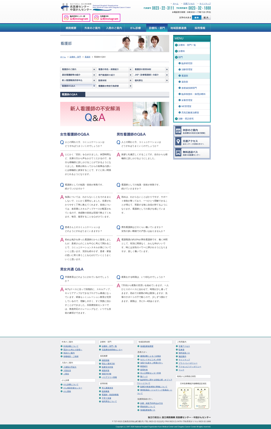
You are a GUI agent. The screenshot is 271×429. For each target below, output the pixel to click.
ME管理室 (186, 106)
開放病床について (147, 406)
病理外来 (144, 370)
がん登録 (67, 391)
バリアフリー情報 (109, 377)
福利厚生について (109, 401)
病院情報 (105, 360)
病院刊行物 (106, 374)
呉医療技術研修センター (112, 350)
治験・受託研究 (186, 118)
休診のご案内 (69, 353)
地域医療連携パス (147, 410)
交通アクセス (189, 4)
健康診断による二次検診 (150, 356)
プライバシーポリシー (188, 363)
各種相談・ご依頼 (70, 356)
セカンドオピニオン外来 (150, 359)
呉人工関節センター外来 (150, 373)
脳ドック (144, 376)
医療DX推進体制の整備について (153, 387)
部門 (180, 57)
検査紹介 (144, 366)
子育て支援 (106, 398)
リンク (181, 370)
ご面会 (66, 374)
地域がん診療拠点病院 (186, 376)
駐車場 (181, 350)
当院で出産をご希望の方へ (151, 363)
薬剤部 (184, 82)
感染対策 (105, 370)
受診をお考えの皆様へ (72, 350)
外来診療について (70, 346)
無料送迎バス (184, 353)
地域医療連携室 (146, 346)
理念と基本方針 (108, 364)
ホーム (175, 4)
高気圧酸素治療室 (190, 112)
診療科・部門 (75, 57)
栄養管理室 (186, 100)
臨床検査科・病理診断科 (193, 94)
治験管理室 (186, 69)
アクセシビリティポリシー (190, 367)
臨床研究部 (186, 63)
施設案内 (182, 356)
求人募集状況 (107, 388)
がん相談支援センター (72, 388)
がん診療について (70, 384)
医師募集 (105, 391)
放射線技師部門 (189, 88)
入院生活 (67, 370)
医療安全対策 (107, 367)
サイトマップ (205, 4)
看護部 (87, 57)
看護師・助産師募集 (110, 395)
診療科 (181, 51)
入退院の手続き (70, 367)
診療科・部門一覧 (187, 45)
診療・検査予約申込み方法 (151, 403)
